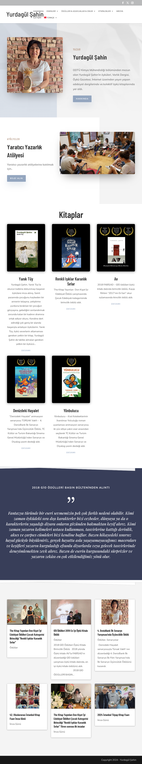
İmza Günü (15, 724)
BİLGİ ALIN (16, 178)
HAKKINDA (82, 98)
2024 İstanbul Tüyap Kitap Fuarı (113, 714)
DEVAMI (26, 350)
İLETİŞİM (37, 18)
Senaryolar (112, 639)
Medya (119, 11)
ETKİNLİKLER (104, 11)
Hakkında (38, 11)
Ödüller (14, 647)
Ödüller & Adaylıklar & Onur (77, 11)
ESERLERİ (51, 11)
